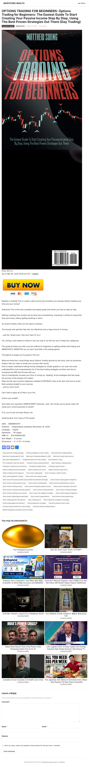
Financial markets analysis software (38, 463)
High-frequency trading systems (61, 463)
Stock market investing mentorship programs (16, 490)
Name (4, 726)
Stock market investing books (37, 483)
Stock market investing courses (12, 486)
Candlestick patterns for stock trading (34, 459)
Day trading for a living (55, 459)
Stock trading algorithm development (14, 500)
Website (5, 736)
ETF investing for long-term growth (13, 463)
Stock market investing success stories (15, 493)
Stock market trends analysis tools (62, 496)
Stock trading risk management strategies (56, 500)
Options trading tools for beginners (13, 473)
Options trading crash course (37, 469)
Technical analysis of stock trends (59, 503)
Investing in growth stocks (57, 466)
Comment (6, 702)
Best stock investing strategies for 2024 (38, 456)
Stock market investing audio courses (14, 483)
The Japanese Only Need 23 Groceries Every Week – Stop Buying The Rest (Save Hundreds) (66, 681)
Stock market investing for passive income (38, 486)
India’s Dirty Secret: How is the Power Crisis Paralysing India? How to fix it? (23, 648)
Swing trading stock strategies (36, 503)
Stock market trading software (40, 496)
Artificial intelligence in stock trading (37, 453)
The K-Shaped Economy (23, 550)
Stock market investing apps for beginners (63, 479)
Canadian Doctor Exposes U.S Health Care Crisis (23, 680)
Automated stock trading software (61, 453)
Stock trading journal (34, 500)
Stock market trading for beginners (66, 493)
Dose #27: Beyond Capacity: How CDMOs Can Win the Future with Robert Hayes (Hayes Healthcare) (66, 582)
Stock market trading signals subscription (15, 496)
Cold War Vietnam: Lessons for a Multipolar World (23, 614)
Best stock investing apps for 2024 (13, 456)
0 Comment (43, 26)
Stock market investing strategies (66, 490)
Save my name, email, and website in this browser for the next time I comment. (32, 745)
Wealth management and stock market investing (17, 510)
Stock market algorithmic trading (13, 476)
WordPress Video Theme (49, 762)
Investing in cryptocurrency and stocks (15, 466)
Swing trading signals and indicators (14, 503)
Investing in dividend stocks (37, 466)
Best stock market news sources (63, 456)
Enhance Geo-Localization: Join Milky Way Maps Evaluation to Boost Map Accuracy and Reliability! (23, 582)
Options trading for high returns (58, 469)
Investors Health (8, 26)
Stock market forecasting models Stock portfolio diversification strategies (25, 479)
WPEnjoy (62, 762)
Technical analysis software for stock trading (16, 506)
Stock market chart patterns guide (36, 476)
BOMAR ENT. (20, 26)
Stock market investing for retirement (65, 486)
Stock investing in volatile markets (55, 473)
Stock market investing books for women (61, 483)
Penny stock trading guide (34, 473)
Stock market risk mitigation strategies (41, 493)
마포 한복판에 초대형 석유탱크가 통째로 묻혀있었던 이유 (65, 615)
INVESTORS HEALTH (13, 3)
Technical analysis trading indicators (44, 506)
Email (44, 726)
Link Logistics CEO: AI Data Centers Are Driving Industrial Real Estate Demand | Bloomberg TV (66, 648)
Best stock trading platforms (11, 459)
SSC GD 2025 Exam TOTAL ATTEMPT (66, 550)
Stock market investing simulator (43, 490)
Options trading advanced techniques (14, 469)
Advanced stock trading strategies (13, 453)
